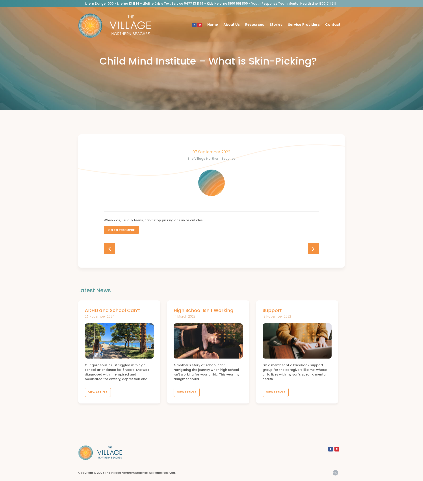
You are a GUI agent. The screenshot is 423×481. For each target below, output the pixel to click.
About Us (231, 24)
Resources (254, 24)
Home (212, 24)
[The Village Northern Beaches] (114, 24)
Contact (332, 24)
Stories (276, 24)
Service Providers (304, 24)
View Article (97, 392)
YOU (335, 473)
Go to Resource (121, 230)
